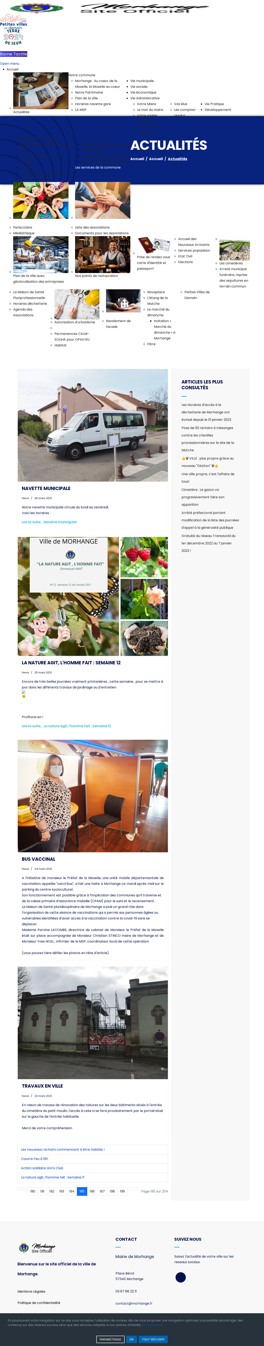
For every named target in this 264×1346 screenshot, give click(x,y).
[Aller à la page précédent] (25, 1188)
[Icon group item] (181, 1277)
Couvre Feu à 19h (34, 1158)
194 (71, 1191)
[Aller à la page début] (20, 1188)
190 (32, 1191)
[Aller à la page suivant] (130, 1188)
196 (92, 1191)
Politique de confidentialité (39, 1302)
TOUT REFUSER (153, 1339)
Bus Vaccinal (38, 859)
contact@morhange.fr (134, 1303)
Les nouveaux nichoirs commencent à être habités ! (63, 1149)
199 (122, 1191)
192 (52, 1191)
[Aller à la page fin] (135, 1188)
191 (42, 1191)
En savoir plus (152, 1325)
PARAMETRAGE (110, 1339)
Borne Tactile (13, 54)
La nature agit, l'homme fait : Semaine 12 (71, 663)
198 (112, 1191)
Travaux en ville (42, 1086)
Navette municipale (46, 488)
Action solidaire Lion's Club (42, 1168)
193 (61, 1191)
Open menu (9, 63)
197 (102, 1191)
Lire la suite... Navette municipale (49, 522)
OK (132, 1339)
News (25, 498)
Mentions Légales (31, 1291)
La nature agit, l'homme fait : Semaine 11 (52, 1177)
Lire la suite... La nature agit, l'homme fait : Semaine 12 (66, 726)
